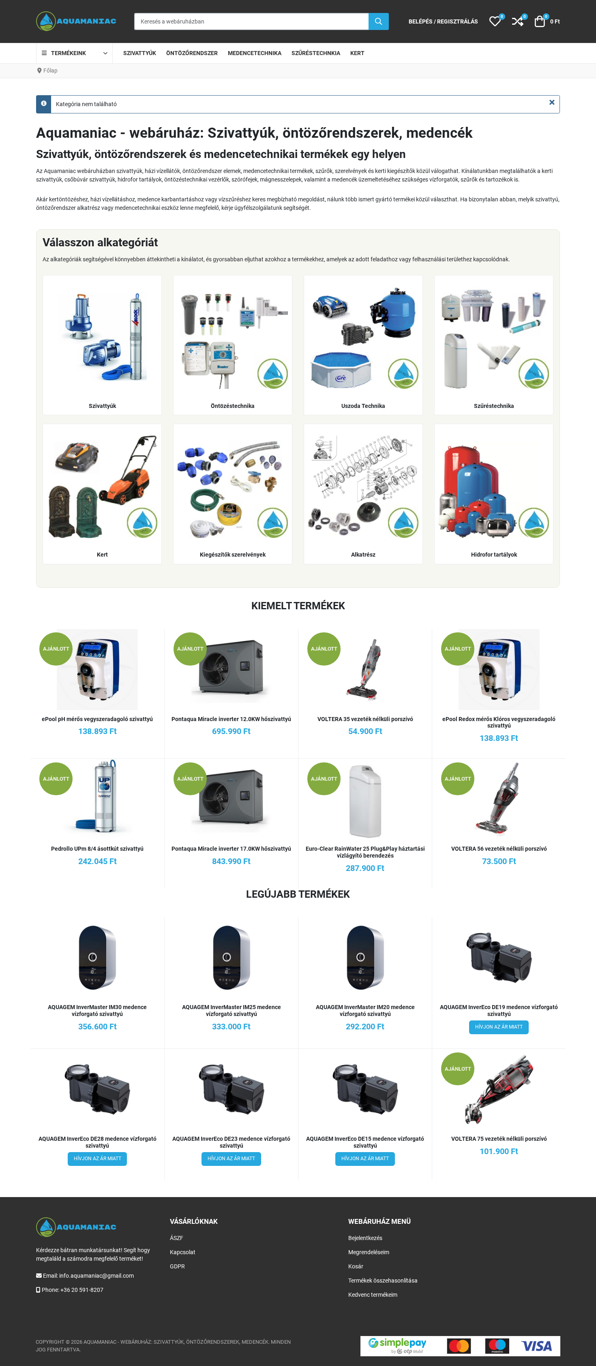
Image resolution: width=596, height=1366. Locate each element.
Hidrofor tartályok (494, 554)
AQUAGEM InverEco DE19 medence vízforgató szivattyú (499, 1010)
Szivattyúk (102, 406)
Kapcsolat (182, 1252)
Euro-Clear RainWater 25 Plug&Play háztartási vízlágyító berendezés (365, 852)
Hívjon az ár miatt (499, 1027)
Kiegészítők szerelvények (233, 554)
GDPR (177, 1266)
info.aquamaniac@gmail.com (96, 1275)
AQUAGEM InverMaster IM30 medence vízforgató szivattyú (97, 1010)
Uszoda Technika (363, 406)
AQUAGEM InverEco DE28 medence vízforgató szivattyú (98, 1142)
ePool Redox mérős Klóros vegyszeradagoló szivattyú (498, 722)
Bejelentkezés (365, 1238)
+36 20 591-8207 (81, 1290)
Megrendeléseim (368, 1252)
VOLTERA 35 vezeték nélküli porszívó (365, 719)
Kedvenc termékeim (372, 1294)
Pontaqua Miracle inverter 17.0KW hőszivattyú (231, 848)
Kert (102, 554)
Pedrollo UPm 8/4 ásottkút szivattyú (97, 848)
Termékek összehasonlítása (383, 1280)
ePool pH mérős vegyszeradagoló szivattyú (97, 719)
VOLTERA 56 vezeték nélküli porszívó (499, 848)
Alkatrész (363, 554)
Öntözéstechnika (233, 406)
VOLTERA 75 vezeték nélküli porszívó (499, 1138)
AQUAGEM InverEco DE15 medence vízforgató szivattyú (365, 1142)
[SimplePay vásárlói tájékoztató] (460, 1346)
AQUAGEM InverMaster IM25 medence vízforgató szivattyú (231, 1010)
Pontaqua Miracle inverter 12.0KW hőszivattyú (231, 719)
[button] (495, 21)
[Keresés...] (379, 21)
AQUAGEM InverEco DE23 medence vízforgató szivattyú (231, 1142)
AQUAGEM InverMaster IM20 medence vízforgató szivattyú (365, 1010)
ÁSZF (176, 1238)
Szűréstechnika (494, 406)
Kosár (355, 1266)
